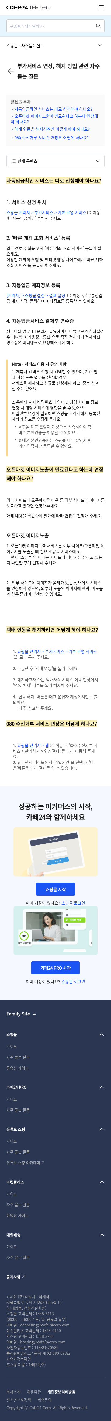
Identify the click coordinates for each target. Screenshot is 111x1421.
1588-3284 (44, 1336)
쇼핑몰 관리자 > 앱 (33, 745)
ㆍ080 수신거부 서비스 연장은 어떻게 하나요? (50, 137)
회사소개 (13, 1391)
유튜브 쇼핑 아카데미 (23, 1162)
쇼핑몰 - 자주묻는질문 (25, 45)
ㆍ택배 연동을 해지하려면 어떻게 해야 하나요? (50, 129)
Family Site (18, 1013)
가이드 (11, 1046)
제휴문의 (44, 1399)
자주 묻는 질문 (18, 1057)
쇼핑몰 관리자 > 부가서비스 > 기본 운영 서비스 (46, 212)
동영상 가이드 (17, 1067)
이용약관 (34, 1391)
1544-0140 (51, 1330)
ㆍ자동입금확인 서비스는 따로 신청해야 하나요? (51, 109)
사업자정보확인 (18, 1358)
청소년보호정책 (18, 1399)
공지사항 (13, 1276)
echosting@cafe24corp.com (45, 1325)
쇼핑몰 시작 (55, 889)
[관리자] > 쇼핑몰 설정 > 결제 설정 (35, 295)
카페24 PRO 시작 (55, 968)
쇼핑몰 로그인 (73, 903)
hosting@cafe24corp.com (42, 1342)
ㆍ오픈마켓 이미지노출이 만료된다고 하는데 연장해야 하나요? (54, 118)
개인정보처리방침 (61, 1391)
